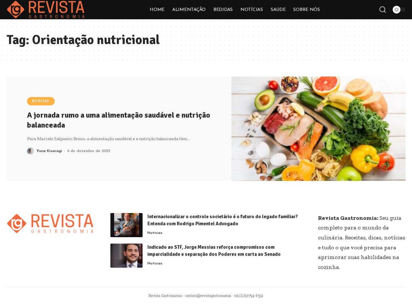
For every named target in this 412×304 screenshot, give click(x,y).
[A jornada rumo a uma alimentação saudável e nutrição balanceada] (318, 128)
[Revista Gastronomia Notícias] (45, 9)
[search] (382, 9)
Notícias (40, 101)
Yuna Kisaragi (49, 151)
